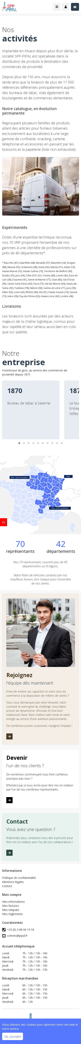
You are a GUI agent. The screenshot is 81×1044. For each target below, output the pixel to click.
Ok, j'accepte (12, 1036)
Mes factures (10, 906)
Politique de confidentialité (19, 878)
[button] (19, 443)
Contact (7, 886)
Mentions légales (13, 882)
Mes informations (13, 901)
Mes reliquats (10, 910)
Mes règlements (12, 914)
